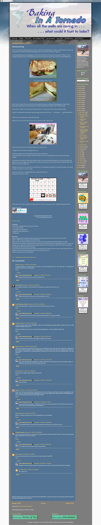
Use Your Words (50, 38)
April (81, 156)
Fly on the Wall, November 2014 (83, 123)
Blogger (71, 522)
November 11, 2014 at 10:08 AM (26, 371)
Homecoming (82, 135)
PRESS (21, 38)
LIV (16, 454)
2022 (80, 94)
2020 (80, 98)
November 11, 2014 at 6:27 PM (26, 413)
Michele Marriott (19, 432)
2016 (80, 106)
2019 (80, 100)
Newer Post (16, 503)
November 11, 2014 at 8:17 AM (42, 275)
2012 (80, 167)
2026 (80, 86)
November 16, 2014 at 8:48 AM (29, 469)
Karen (16, 264)
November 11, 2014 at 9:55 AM (42, 313)
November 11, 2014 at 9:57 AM (42, 336)
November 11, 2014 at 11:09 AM (28, 390)
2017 (80, 104)
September (83, 146)
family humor (19, 257)
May (81, 154)
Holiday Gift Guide (82, 119)
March (81, 158)
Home (43, 503)
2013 (80, 165)
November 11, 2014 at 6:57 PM (42, 444)
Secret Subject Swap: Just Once (83, 138)
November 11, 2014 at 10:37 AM (43, 359)
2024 (80, 90)
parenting (29, 257)
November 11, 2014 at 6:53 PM (33, 432)
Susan (17, 390)
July (81, 150)
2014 (80, 110)
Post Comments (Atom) (25, 506)
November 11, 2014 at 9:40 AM (42, 294)
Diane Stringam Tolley (21, 304)
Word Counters (79, 38)
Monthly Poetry (69, 38)
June (81, 152)
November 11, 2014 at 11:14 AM (42, 402)
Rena (16, 346)
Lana (16, 413)
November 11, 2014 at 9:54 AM (28, 323)
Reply (16, 269)
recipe (34, 257)
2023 (80, 92)
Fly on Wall (60, 38)
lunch (25, 257)
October (82, 144)
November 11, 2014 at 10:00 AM (27, 346)
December (82, 112)
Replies (19, 272)
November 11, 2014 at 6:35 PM (42, 422)
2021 (80, 96)
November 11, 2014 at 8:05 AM (27, 264)
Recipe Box (28, 38)
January (82, 162)
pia (16, 371)
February (82, 160)
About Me (14, 38)
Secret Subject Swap (38, 38)
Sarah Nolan (18, 285)
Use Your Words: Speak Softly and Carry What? (83, 131)
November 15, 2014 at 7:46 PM (42, 463)
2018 (80, 102)
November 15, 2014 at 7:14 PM (26, 454)
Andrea (17, 323)
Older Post (70, 503)
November (82, 114)
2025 (80, 88)
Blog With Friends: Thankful (84, 127)
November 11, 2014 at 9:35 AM (30, 285)
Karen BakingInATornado (25, 275)
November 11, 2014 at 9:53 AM (36, 304)
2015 (80, 108)
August (82, 148)
